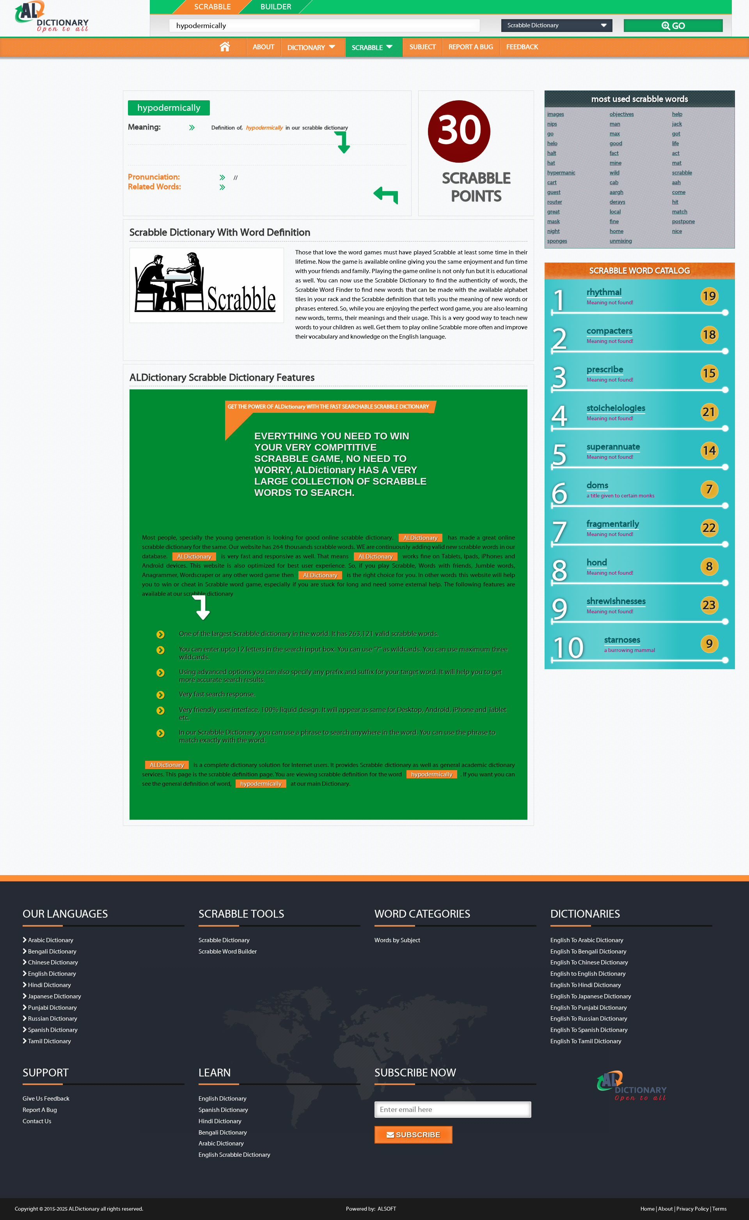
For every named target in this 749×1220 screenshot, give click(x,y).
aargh (616, 192)
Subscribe (417, 1135)
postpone (683, 221)
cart (552, 182)
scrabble (682, 172)
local (615, 211)
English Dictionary (52, 973)
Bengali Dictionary (52, 951)
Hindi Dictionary (49, 985)
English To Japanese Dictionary (590, 996)
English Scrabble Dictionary (234, 1154)
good (616, 143)
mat (677, 163)
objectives (622, 114)
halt (551, 153)
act (676, 153)
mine (615, 163)
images (555, 114)
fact (614, 153)
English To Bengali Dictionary (588, 951)
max (615, 133)
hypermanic (561, 172)
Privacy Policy (692, 1209)
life (675, 143)
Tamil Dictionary (49, 1041)
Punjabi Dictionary (52, 1007)
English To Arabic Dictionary (586, 940)
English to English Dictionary (588, 973)
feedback (522, 47)
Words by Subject (397, 940)
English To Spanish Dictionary (589, 1030)
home (616, 231)
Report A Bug (40, 1109)
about (263, 47)
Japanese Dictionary (54, 996)
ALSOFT (386, 1209)
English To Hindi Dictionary (585, 985)
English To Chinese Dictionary (589, 962)
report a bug (471, 47)
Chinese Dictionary (53, 962)
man (615, 124)
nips (552, 124)
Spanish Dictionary (53, 1030)
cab (614, 182)
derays (617, 202)
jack (677, 124)
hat (551, 163)
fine (614, 221)
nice (677, 231)
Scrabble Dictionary (224, 940)
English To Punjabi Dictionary (588, 1007)
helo (552, 143)
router (554, 202)
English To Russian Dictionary (588, 1018)
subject (423, 47)
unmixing (621, 241)
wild (614, 172)
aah (676, 182)
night (553, 231)
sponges (557, 241)
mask (553, 221)
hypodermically (264, 127)
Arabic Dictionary (50, 940)
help (677, 114)
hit (675, 202)
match (679, 211)
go (550, 133)
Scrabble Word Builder (228, 951)
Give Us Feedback (46, 1098)
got (676, 133)
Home (648, 1209)
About (665, 1209)
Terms (719, 1209)
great (553, 211)
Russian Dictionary (52, 1018)
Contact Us (37, 1121)
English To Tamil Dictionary (585, 1041)
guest (554, 192)
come (678, 192)
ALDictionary (420, 537)
